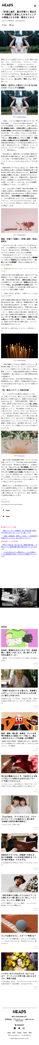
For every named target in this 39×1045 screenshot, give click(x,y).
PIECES (36, 789)
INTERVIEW (36, 663)
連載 (37, 748)
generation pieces (20, 21)
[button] (19, 1025)
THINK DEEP (11, 21)
